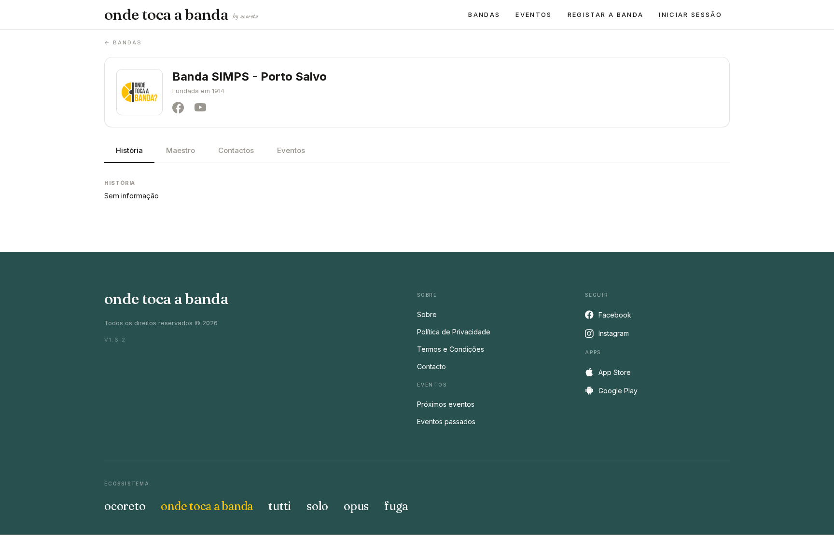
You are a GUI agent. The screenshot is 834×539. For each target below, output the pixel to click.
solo (317, 506)
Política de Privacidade (453, 332)
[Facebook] (180, 108)
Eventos (533, 14)
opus (356, 506)
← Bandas (123, 42)
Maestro (180, 150)
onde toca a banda (180, 14)
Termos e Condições (450, 349)
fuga (396, 506)
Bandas (484, 14)
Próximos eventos (445, 404)
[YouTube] (203, 108)
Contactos (236, 150)
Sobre (427, 314)
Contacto (431, 366)
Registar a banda (605, 14)
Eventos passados (446, 421)
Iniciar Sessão (690, 14)
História (129, 150)
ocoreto (124, 506)
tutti (279, 506)
